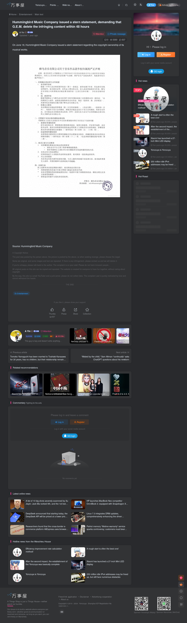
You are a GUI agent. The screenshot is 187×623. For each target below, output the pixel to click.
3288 (38, 336)
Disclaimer (84, 596)
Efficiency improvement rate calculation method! (44, 550)
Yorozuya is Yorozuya (36, 574)
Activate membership (170, 5)
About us (65, 599)
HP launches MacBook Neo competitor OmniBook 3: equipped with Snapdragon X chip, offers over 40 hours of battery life (106, 503)
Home (13, 14)
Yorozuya (83, 603)
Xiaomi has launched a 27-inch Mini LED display (163, 140)
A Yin (21, 32)
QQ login (71, 435)
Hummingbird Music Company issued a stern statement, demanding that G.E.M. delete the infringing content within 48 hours (66, 24)
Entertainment (25, 14)
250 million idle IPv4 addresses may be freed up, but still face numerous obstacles (107, 576)
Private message (118, 33)
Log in (61, 422)
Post (152, 5)
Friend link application (67, 596)
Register (81, 422)
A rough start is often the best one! (103, 548)
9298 (30, 336)
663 (46, 336)
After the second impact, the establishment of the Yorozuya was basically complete (46, 563)
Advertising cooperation (102, 596)
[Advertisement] (69, 220)
